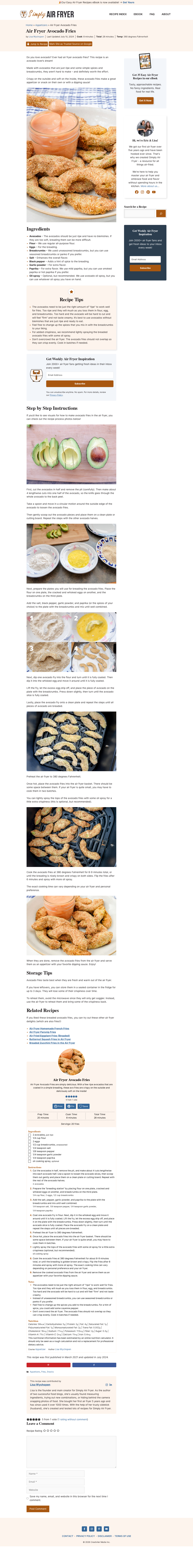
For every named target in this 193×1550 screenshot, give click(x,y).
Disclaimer (105, 1536)
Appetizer (40, 1349)
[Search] (161, 213)
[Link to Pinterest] (99, 1529)
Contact (67, 1536)
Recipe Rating (34, 1430)
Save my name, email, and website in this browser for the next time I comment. (69, 1498)
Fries (43, 1371)
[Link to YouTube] (106, 1529)
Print (60, 1106)
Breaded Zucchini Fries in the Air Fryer (52, 1043)
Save (85, 1106)
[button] (66, 1096)
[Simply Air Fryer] (47, 14)
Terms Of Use (123, 1536)
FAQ (152, 14)
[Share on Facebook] (94, 1365)
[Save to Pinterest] (49, 1365)
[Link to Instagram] (91, 1529)
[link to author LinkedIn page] (111, 1385)
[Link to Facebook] (84, 1529)
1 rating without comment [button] (72, 1419)
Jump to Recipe (38, 44)
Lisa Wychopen (36, 36)
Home (29, 25)
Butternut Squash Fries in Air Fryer (50, 1039)
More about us (149, 186)
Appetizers (41, 25)
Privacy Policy (56, 395)
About (166, 14)
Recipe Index (118, 14)
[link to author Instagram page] (107, 1385)
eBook (138, 14)
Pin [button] (72, 1106)
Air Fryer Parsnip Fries (42, 1032)
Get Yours (128, 2)
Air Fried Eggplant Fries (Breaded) (49, 1035)
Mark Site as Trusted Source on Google (70, 43)
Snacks (50, 1371)
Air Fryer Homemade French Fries (49, 1028)
